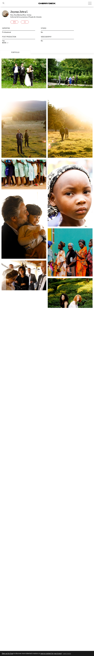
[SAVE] (25, 22)
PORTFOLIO (15, 52)
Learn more (67, 653)
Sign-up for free (7, 653)
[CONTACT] (14, 22)
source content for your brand (51, 653)
